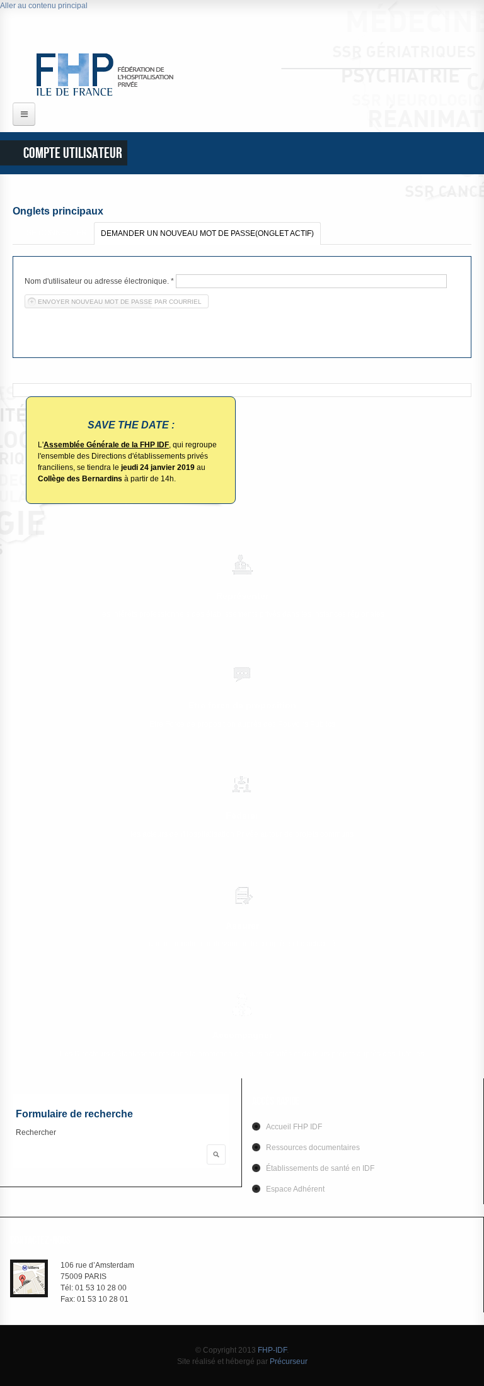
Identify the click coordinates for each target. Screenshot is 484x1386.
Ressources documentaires (313, 1147)
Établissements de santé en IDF (320, 1168)
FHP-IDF (272, 1350)
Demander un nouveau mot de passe (207, 233)
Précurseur (289, 1361)
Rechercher (36, 1132)
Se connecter (56, 232)
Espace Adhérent (295, 1189)
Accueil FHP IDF (294, 1126)
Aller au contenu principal (44, 5)
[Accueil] (115, 74)
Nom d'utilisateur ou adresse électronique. (99, 281)
